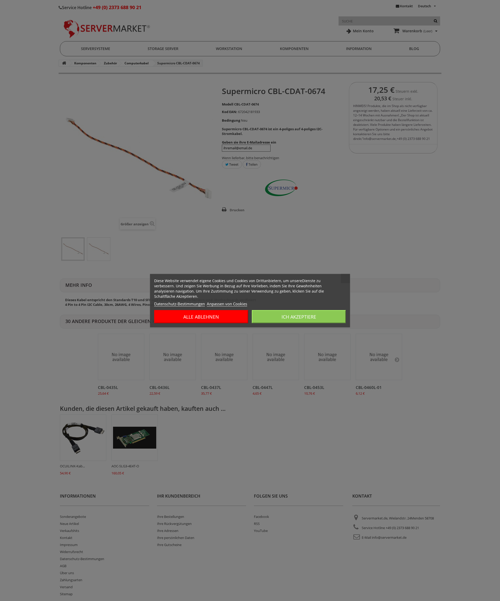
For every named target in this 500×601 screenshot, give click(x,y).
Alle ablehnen (201, 316)
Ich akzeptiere (299, 316)
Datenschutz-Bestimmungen (179, 303)
